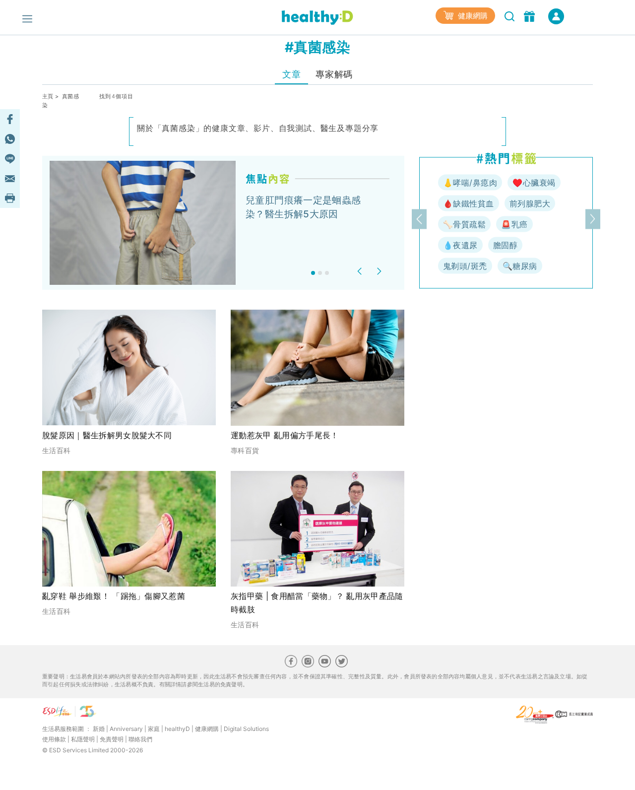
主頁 (48, 96)
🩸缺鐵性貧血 (468, 203)
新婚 (99, 728)
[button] (361, 271)
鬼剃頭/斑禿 (465, 266)
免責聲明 (112, 739)
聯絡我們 (140, 739)
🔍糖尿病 (520, 266)
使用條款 (54, 739)
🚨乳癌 (514, 224)
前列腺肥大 (529, 203)
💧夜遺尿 (460, 245)
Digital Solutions (246, 728)
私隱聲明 (83, 739)
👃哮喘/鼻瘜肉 (470, 183)
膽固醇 (505, 245)
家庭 (154, 728)
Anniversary (126, 728)
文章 (291, 74)
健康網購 (472, 15)
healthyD (177, 728)
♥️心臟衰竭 (533, 183)
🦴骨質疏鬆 (464, 224)
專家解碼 (334, 74)
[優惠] (530, 15)
